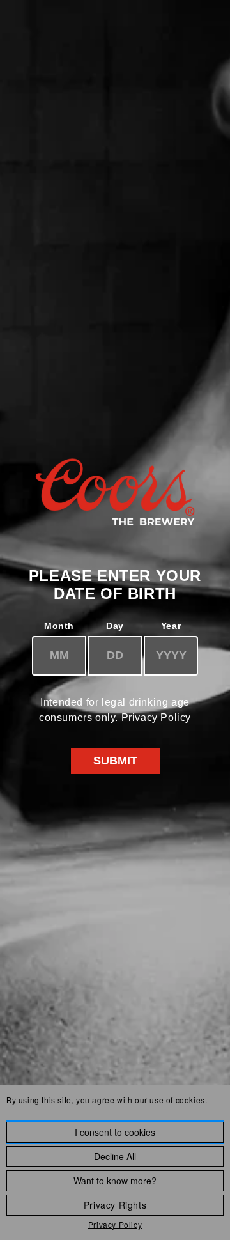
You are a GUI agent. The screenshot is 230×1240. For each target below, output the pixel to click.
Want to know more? (115, 1180)
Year (171, 626)
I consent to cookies (115, 1132)
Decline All (115, 1156)
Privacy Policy (156, 717)
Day (115, 626)
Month (59, 626)
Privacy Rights (115, 1204)
